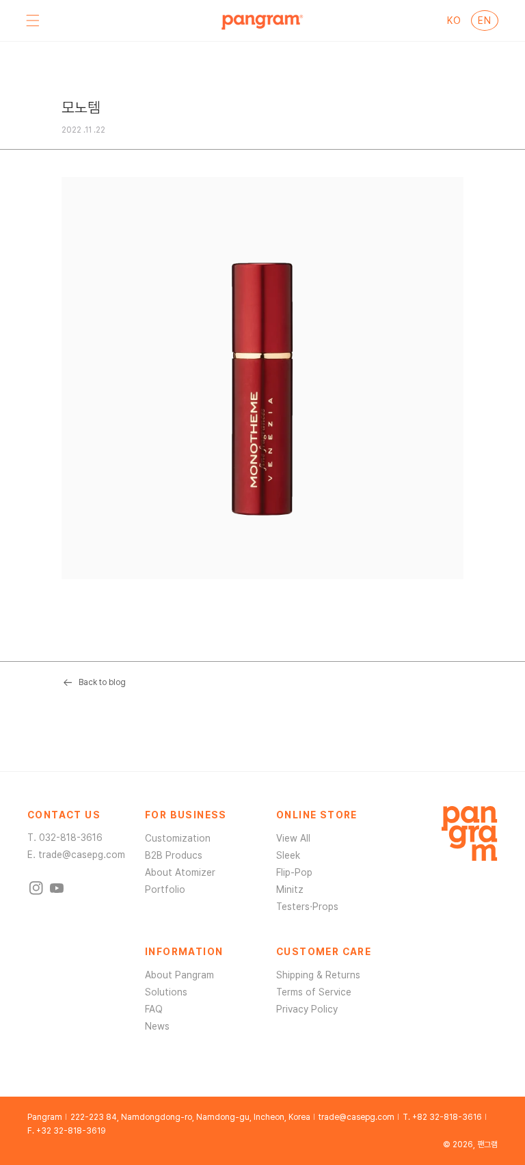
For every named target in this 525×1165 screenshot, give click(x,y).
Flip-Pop (294, 872)
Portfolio (165, 889)
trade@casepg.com (81, 854)
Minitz (290, 889)
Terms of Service (313, 992)
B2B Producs (173, 855)
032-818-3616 (71, 837)
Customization (178, 838)
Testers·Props (307, 906)
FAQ (154, 1009)
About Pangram (179, 974)
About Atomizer (180, 872)
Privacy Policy (307, 1009)
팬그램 (487, 1144)
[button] (32, 20)
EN (484, 20)
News (157, 1026)
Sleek (288, 855)
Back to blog (102, 682)
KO (454, 20)
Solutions (166, 992)
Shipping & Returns (318, 974)
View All (293, 838)
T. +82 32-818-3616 (442, 1117)
